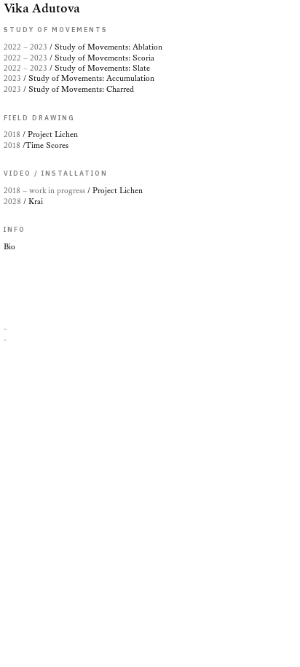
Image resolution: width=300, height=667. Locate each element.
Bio (9, 246)
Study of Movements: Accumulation (79, 78)
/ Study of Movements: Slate (77, 68)
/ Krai (23, 201)
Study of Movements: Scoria (81, 57)
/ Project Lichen (73, 190)
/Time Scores (36, 146)
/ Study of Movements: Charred (69, 89)
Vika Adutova (42, 8)
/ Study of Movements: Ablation (83, 47)
